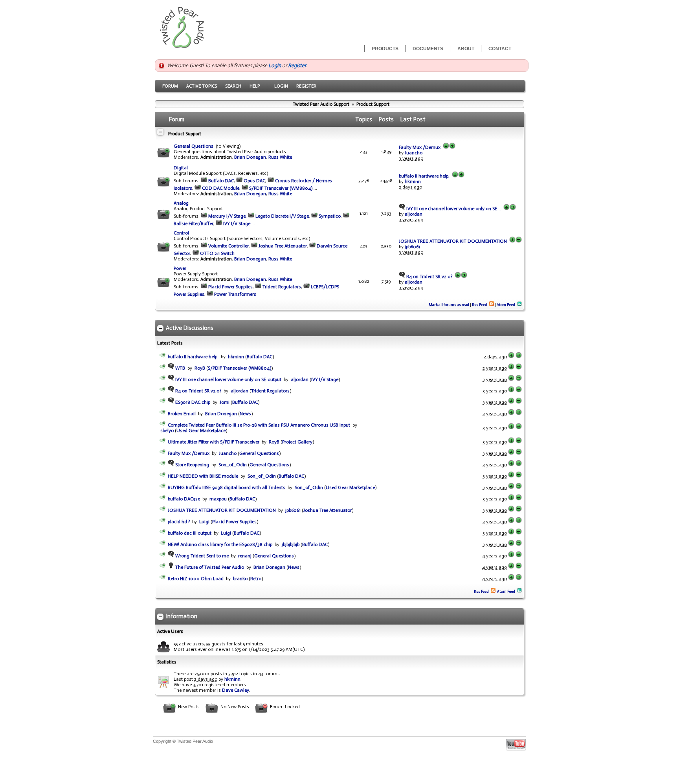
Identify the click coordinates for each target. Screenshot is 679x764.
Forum (170, 86)
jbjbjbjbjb (290, 544)
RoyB (200, 368)
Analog (181, 203)
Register (297, 65)
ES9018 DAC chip (192, 402)
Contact (499, 48)
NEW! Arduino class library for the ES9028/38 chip (220, 544)
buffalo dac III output (189, 533)
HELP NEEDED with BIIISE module (203, 476)
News (245, 413)
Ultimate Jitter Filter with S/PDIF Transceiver (213, 442)
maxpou (218, 499)
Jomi (224, 402)
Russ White (280, 157)
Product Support (372, 104)
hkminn (413, 181)
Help (255, 86)
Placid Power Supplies (230, 286)
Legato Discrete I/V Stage (282, 216)
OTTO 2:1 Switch (217, 253)
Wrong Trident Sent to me (201, 556)
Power (180, 268)
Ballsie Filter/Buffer (193, 223)
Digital (181, 167)
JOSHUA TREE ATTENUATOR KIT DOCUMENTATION (453, 241)
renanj (244, 556)
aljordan (413, 214)
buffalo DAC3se (184, 499)
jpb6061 (412, 246)
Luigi (204, 521)
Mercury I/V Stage (227, 216)
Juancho (413, 153)
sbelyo (167, 430)
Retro (255, 578)
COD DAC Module (220, 188)
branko (240, 578)
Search (233, 86)
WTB (179, 368)
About (465, 48)
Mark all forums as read (449, 304)
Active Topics (201, 86)
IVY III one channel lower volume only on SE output (227, 379)
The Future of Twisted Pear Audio (209, 567)
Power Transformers (235, 294)
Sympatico (330, 216)
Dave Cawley (235, 690)
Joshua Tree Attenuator (283, 246)
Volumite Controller (228, 246)
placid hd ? (179, 521)
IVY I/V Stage (236, 223)
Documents (428, 48)
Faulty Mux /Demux (419, 147)
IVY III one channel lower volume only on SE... (453, 208)
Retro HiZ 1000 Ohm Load (196, 578)
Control (181, 233)
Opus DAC (254, 180)
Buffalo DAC (221, 180)
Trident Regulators (281, 286)
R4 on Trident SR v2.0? (428, 276)
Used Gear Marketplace (201, 430)
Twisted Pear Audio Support (321, 104)
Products (385, 48)
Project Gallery (297, 442)
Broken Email (182, 413)
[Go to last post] (446, 147)
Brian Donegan (250, 157)
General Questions (193, 146)
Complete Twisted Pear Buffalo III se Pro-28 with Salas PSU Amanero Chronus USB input (259, 425)
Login (274, 65)
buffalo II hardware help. (424, 176)
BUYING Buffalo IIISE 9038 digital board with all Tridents (226, 487)
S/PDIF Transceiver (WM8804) (280, 188)
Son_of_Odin (232, 464)
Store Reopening (191, 464)
